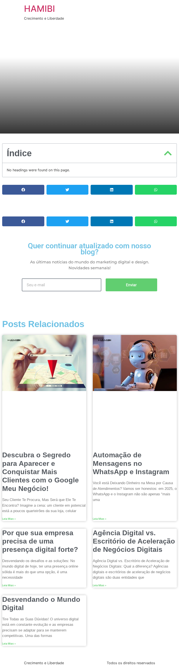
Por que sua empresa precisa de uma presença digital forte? (40, 541)
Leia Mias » (9, 518)
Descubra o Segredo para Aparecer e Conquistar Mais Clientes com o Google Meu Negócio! (40, 471)
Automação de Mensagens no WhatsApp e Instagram (131, 463)
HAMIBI (39, 8)
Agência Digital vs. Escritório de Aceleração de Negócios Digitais (134, 541)
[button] (168, 153)
